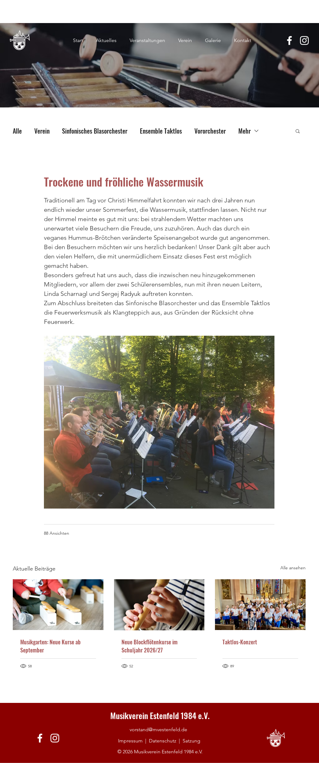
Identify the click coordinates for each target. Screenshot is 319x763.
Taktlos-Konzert (239, 642)
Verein (42, 131)
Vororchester (210, 131)
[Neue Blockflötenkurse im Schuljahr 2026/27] (159, 604)
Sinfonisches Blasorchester (94, 131)
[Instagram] (304, 40)
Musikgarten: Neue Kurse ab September (50, 646)
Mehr (244, 131)
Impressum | (133, 741)
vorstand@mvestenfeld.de (158, 729)
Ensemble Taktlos (161, 131)
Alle (17, 131)
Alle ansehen (293, 568)
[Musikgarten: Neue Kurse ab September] (58, 604)
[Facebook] (289, 40)
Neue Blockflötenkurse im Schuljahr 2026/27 (149, 646)
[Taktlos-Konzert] (260, 604)
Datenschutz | (166, 741)
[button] (298, 130)
